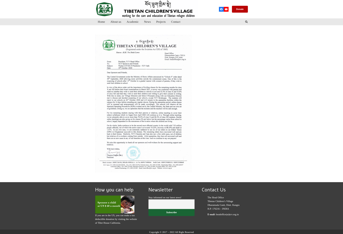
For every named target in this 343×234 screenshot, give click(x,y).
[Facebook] (221, 9)
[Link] (146, 9)
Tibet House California (109, 223)
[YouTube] (226, 9)
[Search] (246, 21)
